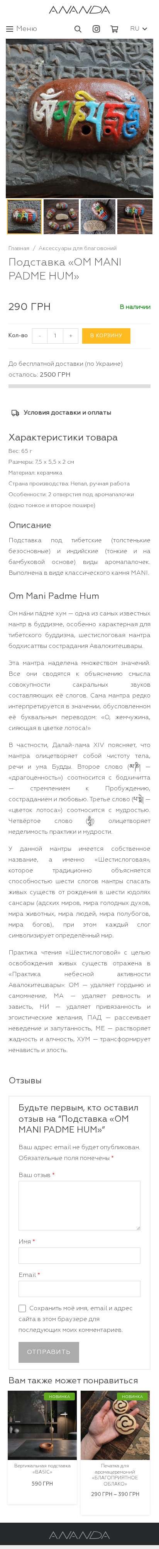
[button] (78, 29)
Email (29, 1275)
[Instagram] (96, 29)
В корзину (106, 335)
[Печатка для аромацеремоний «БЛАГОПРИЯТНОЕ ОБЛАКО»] (42, 1425)
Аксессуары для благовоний (78, 248)
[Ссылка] (79, 10)
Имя (27, 1242)
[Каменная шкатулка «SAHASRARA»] (115, 1425)
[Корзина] (114, 29)
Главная (18, 248)
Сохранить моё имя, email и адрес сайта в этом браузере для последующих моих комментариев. (76, 1319)
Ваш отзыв (37, 1175)
